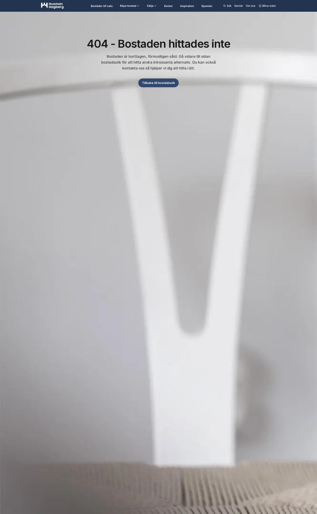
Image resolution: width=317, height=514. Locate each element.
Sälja (150, 5)
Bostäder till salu (102, 6)
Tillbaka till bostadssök (158, 83)
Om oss (250, 5)
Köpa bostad (128, 5)
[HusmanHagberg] (52, 6)
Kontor (168, 6)
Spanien (206, 6)
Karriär (238, 5)
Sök (229, 5)
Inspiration (187, 6)
